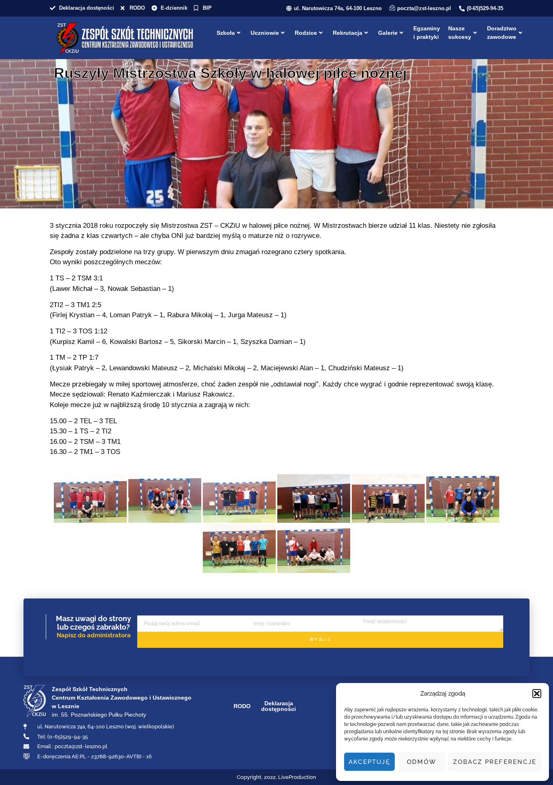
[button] (537, 694)
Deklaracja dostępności (278, 706)
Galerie (388, 33)
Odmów (421, 762)
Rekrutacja (347, 33)
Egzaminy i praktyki (426, 32)
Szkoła (226, 33)
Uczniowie (265, 33)
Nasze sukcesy (459, 32)
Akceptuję (369, 762)
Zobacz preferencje (494, 762)
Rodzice (306, 33)
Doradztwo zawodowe (502, 32)
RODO (242, 706)
